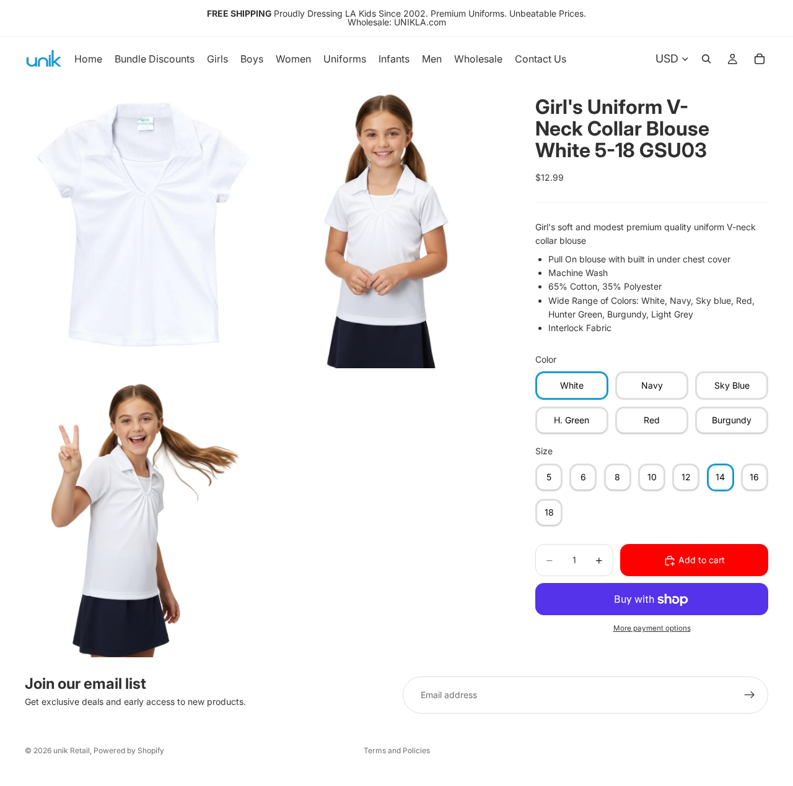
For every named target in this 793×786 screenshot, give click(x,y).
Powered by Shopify (129, 750)
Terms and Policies (397, 750)
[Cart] (759, 58)
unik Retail (71, 750)
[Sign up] (750, 695)
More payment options (652, 628)
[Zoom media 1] (144, 224)
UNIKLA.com (420, 22)
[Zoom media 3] (144, 514)
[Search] (706, 58)
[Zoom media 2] (386, 224)
